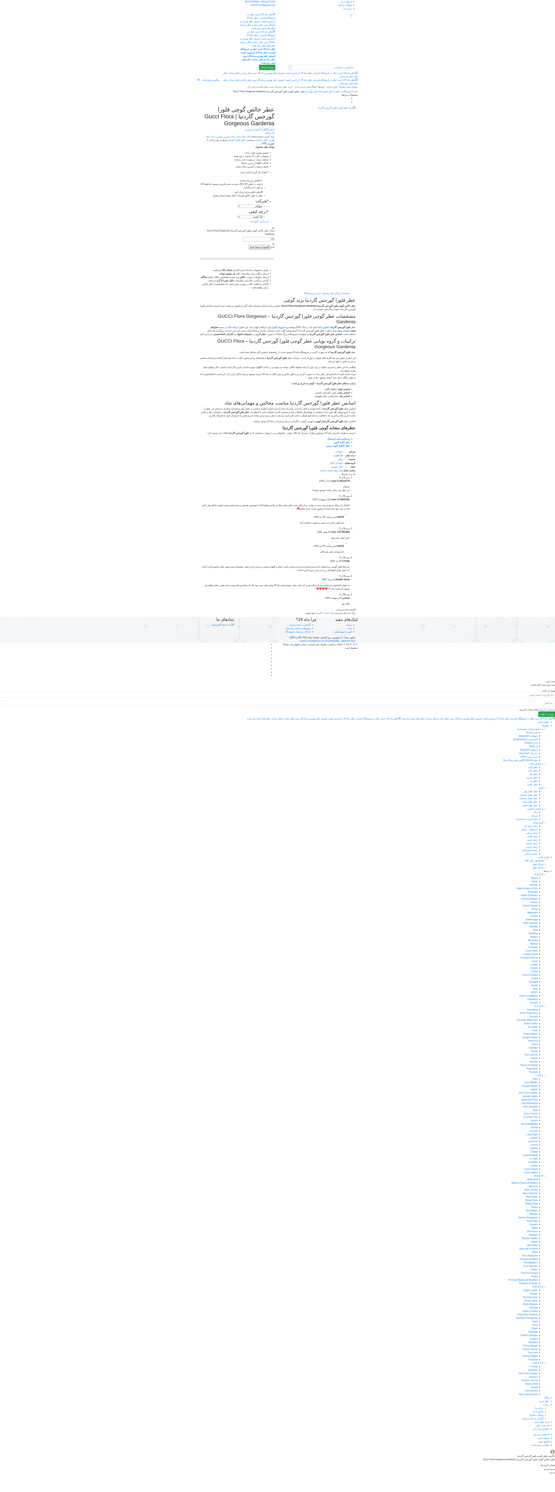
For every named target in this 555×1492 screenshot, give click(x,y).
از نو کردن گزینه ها (260, 221)
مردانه (349, 625)
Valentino (533, 1370)
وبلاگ (313, 87)
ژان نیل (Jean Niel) (528, 753)
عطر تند (534, 781)
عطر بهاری (312, 91)
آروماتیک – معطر (529, 829)
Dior (535, 989)
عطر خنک (533, 770)
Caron (534, 961)
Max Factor (532, 1196)
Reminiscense (530, 1297)
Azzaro (534, 916)
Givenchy (533, 1041)
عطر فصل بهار (530, 791)
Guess (534, 1051)
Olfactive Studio (529, 1238)
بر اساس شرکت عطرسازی (530, 729)
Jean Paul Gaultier (528, 1093)
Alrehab (534, 885)
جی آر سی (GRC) (529, 756)
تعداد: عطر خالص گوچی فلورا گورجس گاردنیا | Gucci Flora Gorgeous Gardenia (240, 232)
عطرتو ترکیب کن (255, 87)
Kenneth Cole (530, 1117)
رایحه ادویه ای (531, 826)
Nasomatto (532, 1221)
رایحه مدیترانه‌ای (530, 850)
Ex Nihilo (533, 1027)
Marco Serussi (530, 1193)
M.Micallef (532, 1179)
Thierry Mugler (530, 1345)
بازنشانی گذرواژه (547, 709)
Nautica (534, 1224)
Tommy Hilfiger (530, 1356)
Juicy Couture (530, 1113)
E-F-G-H (539, 1006)
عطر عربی (305, 87)
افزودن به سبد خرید (259, 247)
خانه (356, 91)
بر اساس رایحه (536, 763)
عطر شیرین (532, 777)
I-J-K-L (540, 1075)
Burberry (533, 933)
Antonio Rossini (529, 899)
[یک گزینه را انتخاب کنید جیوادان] (250, 206)
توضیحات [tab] (345, 293)
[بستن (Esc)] (545, 1469)
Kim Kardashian (529, 1124)
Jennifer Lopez (530, 1096)
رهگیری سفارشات (211, 80)
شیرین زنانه (217, 136)
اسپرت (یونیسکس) (343, 631)
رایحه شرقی (532, 843)
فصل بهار (338, 470)
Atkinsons (533, 912)
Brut (535, 930)
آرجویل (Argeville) (529, 750)
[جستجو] (290, 67)
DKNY (534, 992)
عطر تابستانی (261, 140)
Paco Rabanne (530, 1255)
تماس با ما (538, 1411)
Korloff (534, 1127)
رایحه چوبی (532, 840)
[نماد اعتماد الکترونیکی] (222, 625)
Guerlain (533, 1047)
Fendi (535, 1030)
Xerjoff (534, 1387)
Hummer (533, 1072)
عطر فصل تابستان (236, 140)
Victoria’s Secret (529, 1380)
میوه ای (339, 463)
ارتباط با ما (347, 1)
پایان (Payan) (531, 743)
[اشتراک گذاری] (548, 1469)
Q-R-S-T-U (537, 1287)
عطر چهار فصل (530, 805)
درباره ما (348, 8)
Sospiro (534, 1339)
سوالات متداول (345, 5)
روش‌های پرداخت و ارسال (298, 628)
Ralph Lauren (531, 1290)
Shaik (535, 1328)
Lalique (534, 1138)
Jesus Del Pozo (529, 1099)
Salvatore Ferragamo (527, 1318)
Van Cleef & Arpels (528, 1373)
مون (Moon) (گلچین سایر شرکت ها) (520, 760)
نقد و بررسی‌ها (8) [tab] (312, 293)
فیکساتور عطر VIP (534, 860)
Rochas (534, 1307)
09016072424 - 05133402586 (260, 1)
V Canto (533, 1366)
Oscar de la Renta (528, 1248)
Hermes (534, 1061)
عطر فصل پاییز (530, 801)
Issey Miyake (531, 1082)
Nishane (533, 1235)
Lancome (533, 1141)
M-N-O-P (538, 1176)
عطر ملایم (533, 784)
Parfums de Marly (529, 1259)
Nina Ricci (532, 1231)
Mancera (533, 1186)
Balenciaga (532, 919)
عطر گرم (533, 767)
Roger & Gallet (530, 1311)
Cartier (534, 964)
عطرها (342, 87)
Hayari (534, 1058)
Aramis (534, 902)
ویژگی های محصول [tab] (331, 293)
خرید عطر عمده (284, 87)
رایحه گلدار (532, 836)
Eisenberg (532, 1009)
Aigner (534, 878)
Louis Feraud (531, 1169)
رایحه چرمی (532, 847)
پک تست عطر (270, 87)
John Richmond (529, 1103)
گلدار (331, 463)
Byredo (534, 944)
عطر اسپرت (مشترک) (527, 819)
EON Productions (529, 1013)
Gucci (535, 1044)
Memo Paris (531, 1200)
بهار (339, 330)
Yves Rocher (531, 1391)
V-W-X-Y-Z (537, 1363)
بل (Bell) (533, 746)
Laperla (534, 1148)
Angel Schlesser (529, 895)
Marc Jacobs (531, 1190)
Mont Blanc (532, 1210)
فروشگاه (347, 91)
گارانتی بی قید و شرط (300, 625)
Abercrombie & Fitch (527, 888)
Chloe (534, 971)
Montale (533, 1214)
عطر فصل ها (326, 91)
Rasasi (534, 1293)
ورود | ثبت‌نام (267, 67)
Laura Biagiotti (530, 1155)
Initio (535, 1079)
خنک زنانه (241, 136)
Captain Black (530, 954)
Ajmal (535, 881)
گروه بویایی (538, 822)
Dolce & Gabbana (528, 996)
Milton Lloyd (531, 1203)
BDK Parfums (531, 923)
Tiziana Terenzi (530, 1349)
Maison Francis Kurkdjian (524, 1183)
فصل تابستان (326, 470)
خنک (249, 136)
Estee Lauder (531, 1023)
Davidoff (533, 982)
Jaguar (534, 1089)
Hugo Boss (532, 1068)
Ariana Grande (530, 905)
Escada (534, 1016)
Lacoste (534, 1131)
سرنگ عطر (537, 864)
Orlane (534, 1242)
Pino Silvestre (530, 1266)
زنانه (233, 136)
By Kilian (533, 940)
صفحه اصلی (352, 87)
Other (535, 1252)
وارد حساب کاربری (325, 613)
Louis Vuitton (531, 1172)
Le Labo (533, 1158)
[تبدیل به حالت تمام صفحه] (551, 1469)
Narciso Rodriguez (528, 1217)
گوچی (267, 136)
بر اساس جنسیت (535, 808)
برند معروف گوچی (280, 327)
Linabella (533, 1162)
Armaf (535, 909)
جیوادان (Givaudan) (528, 736)
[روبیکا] (552, 1451)
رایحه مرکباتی (531, 853)
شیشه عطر (537, 867)
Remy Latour (531, 1300)
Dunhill (534, 1002)
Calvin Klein (531, 950)
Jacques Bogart (530, 1086)
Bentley (534, 926)
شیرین (227, 136)
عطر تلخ (534, 774)
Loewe (534, 1165)
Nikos (535, 1228)
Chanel (534, 968)
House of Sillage (529, 1065)
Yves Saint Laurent (528, 1394)
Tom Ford (533, 1352)
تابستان (346, 330)
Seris (535, 1325)
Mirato (534, 1207)
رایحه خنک (232, 327)
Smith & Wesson (529, 1335)
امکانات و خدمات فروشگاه (298, 631)
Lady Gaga (532, 1134)
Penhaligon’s (531, 1262)
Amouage (533, 892)
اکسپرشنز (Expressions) (525, 739)
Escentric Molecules (527, 1020)
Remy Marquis (530, 1304)
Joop (535, 1110)
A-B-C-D (539, 874)
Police (534, 1269)
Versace (533, 1377)
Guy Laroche (531, 1054)
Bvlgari (534, 937)
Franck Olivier (530, 1034)
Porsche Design (529, 1273)
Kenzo (534, 1120)
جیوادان (339, 451)
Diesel (534, 985)
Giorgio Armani (530, 1037)
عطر (337, 91)
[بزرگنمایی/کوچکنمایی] (554, 1469)
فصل (541, 788)
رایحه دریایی (532, 833)
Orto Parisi (532, 1245)
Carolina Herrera (529, 957)
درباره (297, 87)
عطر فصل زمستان (528, 798)
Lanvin (534, 1145)
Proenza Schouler (528, 1283)
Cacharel (533, 947)
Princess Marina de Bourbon (523, 1280)
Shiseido (533, 1332)
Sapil (535, 1321)
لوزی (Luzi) (532, 732)
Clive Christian (530, 975)
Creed (534, 978)
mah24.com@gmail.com (262, 5)
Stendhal (533, 1342)
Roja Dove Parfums (528, 1314)
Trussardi (533, 1359)
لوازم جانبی (331, 87)
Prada (534, 1276)
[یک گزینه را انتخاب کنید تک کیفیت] (250, 217)
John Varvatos (530, 1106)
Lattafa (534, 1151)
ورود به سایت (546, 714)
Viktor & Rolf (531, 1384)
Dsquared (533, 999)
